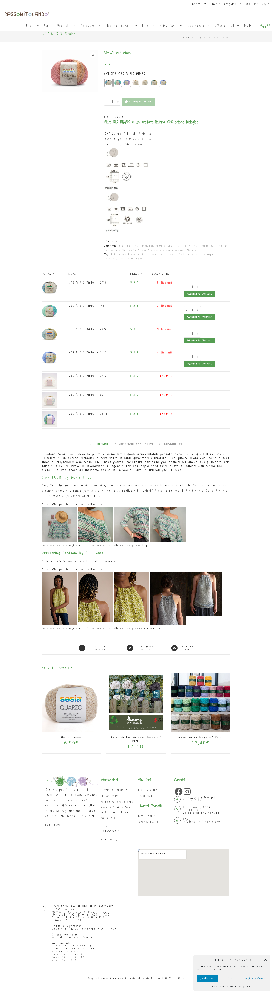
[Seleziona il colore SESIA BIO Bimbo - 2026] (49, 334)
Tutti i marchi (147, 815)
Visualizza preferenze (255, 978)
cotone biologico (129, 254)
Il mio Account (147, 789)
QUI (55, 504)
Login (265, 4)
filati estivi (186, 254)
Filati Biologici (143, 245)
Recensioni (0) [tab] (170, 444)
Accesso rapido (148, 821)
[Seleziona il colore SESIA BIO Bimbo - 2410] (49, 380)
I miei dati (251, 4)
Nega (230, 978)
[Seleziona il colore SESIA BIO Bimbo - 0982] (49, 287)
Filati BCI (125, 245)
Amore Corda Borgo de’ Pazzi (200, 737)
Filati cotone (164, 245)
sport (140, 258)
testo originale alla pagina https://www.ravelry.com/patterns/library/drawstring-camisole (101, 628)
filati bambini (167, 254)
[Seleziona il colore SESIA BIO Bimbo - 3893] (49, 357)
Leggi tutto (53, 824)
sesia (130, 258)
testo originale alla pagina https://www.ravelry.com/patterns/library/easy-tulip (95, 545)
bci (113, 254)
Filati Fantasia (203, 245)
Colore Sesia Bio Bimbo (125, 73)
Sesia (119, 117)
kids (121, 258)
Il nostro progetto (223, 4)
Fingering (221, 245)
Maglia (108, 249)
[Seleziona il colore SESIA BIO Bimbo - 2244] (49, 418)
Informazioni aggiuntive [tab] (134, 444)
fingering (110, 258)
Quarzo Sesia (71, 737)
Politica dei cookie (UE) (117, 801)
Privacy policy (110, 795)
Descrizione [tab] (99, 444)
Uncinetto (193, 249)
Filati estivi (183, 245)
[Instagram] (187, 791)
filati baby (149, 254)
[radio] (108, 83)
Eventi (198, 4)
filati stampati (205, 254)
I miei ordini (146, 795)
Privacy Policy (244, 986)
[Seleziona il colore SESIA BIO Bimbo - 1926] (49, 310)
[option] (70, 71)
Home (186, 37)
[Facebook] (178, 791)
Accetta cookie (207, 978)
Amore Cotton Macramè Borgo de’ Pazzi (136, 739)
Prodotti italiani (125, 249)
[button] (265, 959)
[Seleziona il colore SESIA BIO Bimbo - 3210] (49, 399)
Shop (198, 37)
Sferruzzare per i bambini (166, 249)
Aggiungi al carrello (199, 293)
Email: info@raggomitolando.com (201, 820)
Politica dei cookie (222, 986)
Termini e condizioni (114, 789)
